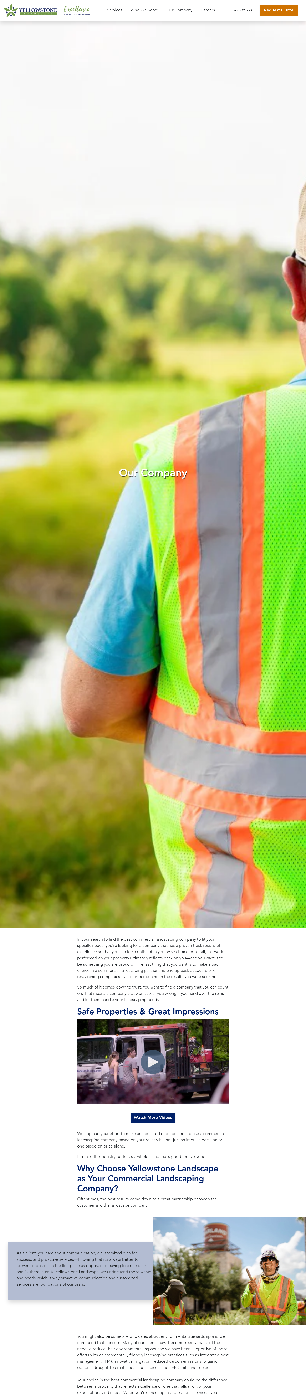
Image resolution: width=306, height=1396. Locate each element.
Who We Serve (144, 10)
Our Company (179, 10)
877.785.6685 (244, 10)
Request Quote (278, 10)
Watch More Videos (153, 1118)
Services (114, 10)
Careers (208, 10)
